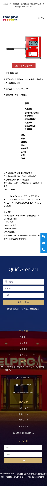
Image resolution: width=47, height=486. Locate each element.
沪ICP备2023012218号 (37, 477)
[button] (24, 65)
